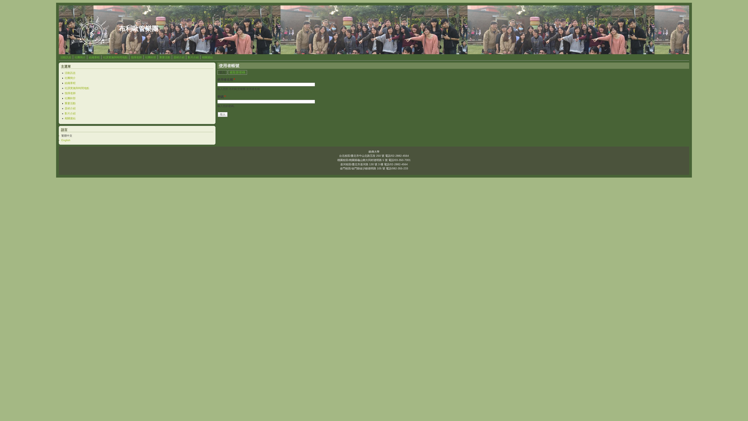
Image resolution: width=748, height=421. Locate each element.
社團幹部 (150, 57)
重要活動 (164, 57)
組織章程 (94, 57)
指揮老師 (136, 57)
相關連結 (207, 57)
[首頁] (91, 44)
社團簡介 (80, 57)
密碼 (221, 96)
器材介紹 (179, 57)
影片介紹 (193, 57)
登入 (223, 72)
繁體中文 (66, 135)
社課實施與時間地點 (115, 57)
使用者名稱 (226, 79)
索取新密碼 (237, 72)
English (65, 140)
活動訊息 (65, 57)
